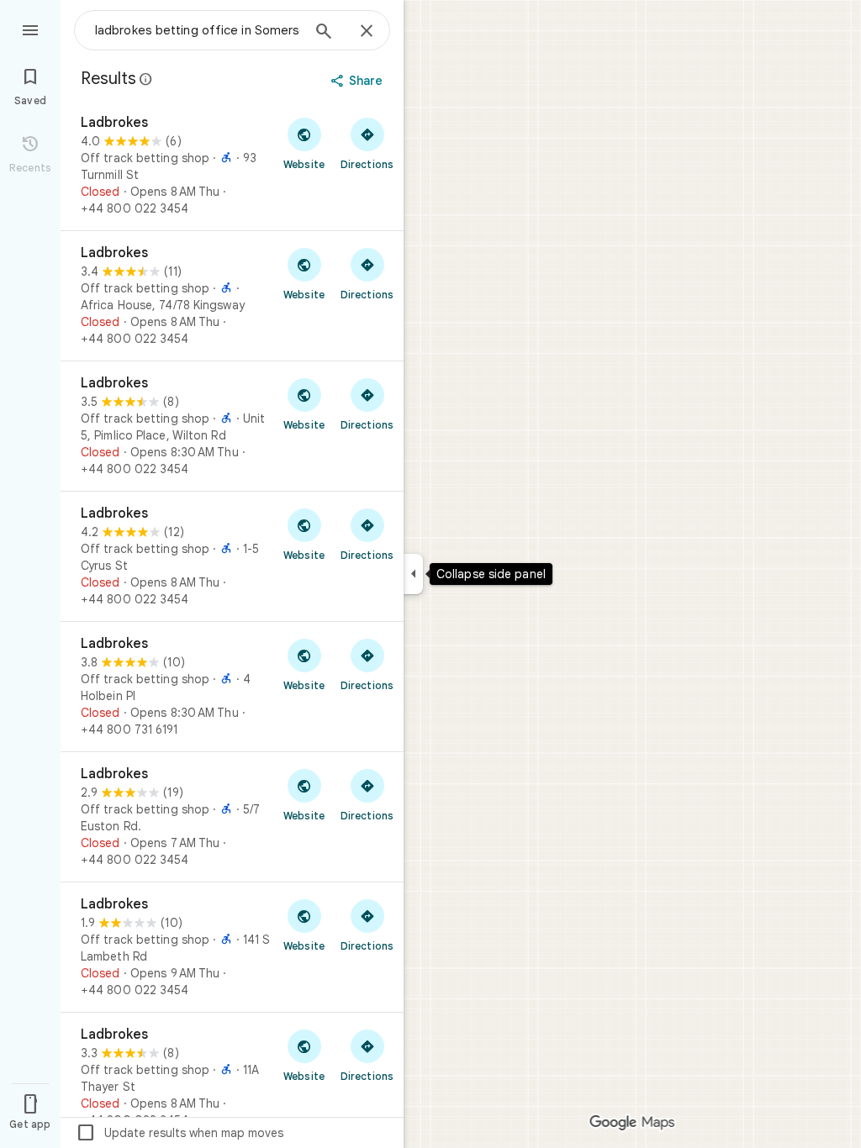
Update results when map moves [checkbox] (179, 1133)
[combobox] (197, 30)
